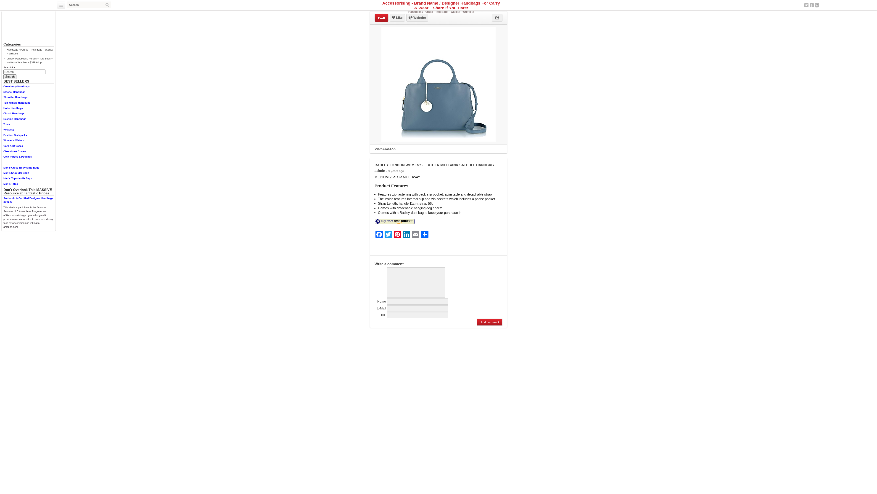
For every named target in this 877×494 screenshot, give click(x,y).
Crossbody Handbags (16, 86)
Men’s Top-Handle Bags (17, 178)
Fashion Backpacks (15, 135)
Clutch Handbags (13, 113)
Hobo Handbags (13, 108)
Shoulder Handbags (15, 97)
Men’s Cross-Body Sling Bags (21, 167)
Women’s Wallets (13, 140)
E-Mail (381, 308)
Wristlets (8, 129)
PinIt (381, 18)
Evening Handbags (14, 119)
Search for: (9, 67)
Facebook (811, 5)
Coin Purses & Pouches (17, 156)
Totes (6, 124)
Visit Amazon (385, 149)
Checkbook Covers (14, 151)
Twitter (806, 5)
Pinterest (817, 5)
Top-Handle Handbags (16, 102)
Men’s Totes (10, 184)
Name (381, 301)
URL (383, 315)
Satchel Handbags (14, 92)
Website (419, 17)
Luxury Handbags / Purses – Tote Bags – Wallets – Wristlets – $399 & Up (30, 60)
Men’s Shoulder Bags (16, 173)
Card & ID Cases (13, 146)
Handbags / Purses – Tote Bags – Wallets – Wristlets (30, 51)
